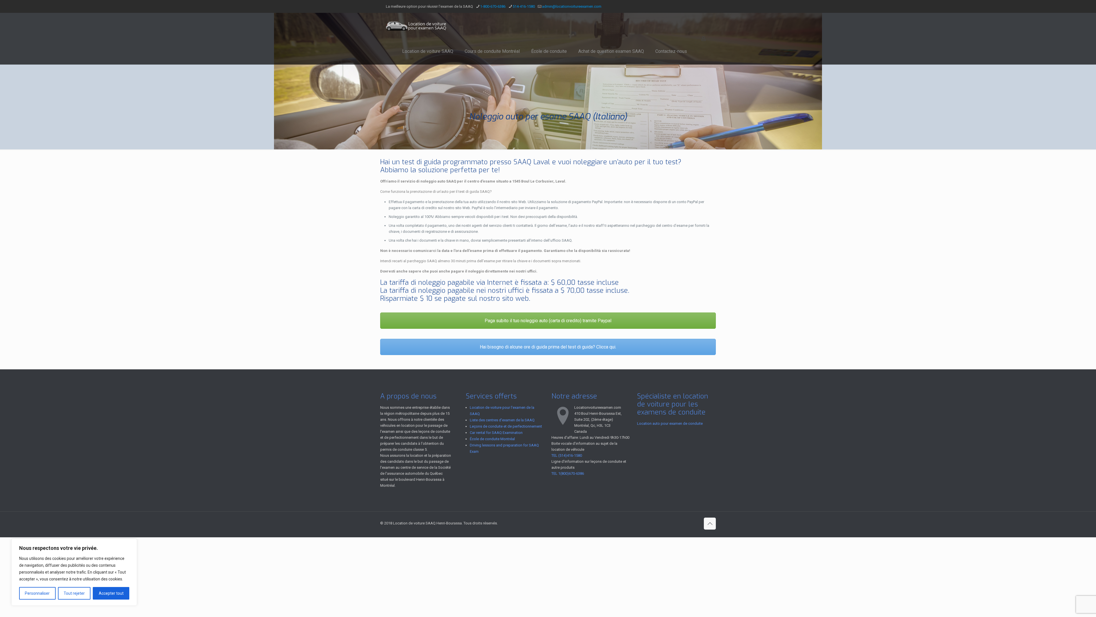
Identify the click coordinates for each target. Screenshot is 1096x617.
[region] (74, 572)
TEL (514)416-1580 (566, 455)
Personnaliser (37, 593)
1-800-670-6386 (492, 6)
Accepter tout (111, 593)
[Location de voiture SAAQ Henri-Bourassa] (417, 26)
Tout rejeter (74, 593)
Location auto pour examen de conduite (670, 423)
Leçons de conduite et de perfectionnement (506, 426)
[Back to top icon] (710, 524)
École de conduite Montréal (492, 439)
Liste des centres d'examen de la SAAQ (502, 420)
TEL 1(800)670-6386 (567, 473)
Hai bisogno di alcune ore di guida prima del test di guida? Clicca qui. (548, 347)
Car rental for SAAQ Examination (496, 432)
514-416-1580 (524, 6)
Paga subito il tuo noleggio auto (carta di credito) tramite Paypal (548, 320)
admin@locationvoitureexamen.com (571, 6)
